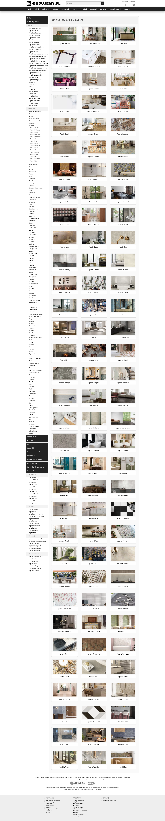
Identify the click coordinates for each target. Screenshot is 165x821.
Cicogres (32, 202)
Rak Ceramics (33, 382)
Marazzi (31, 323)
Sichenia (32, 412)
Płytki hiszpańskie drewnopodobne (40, 68)
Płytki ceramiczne (79, 800)
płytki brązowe (34, 519)
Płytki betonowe (34, 98)
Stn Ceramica (33, 417)
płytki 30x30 (33, 487)
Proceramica (33, 377)
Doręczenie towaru (50, 805)
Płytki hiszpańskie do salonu (38, 63)
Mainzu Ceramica (34, 316)
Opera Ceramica (34, 354)
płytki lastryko (33, 564)
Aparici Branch (35, 156)
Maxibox (32, 333)
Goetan (31, 272)
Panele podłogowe (79, 816)
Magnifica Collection (35, 314)
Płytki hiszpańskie (35, 49)
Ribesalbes (32, 394)
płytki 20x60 (33, 484)
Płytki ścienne (33, 30)
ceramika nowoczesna (35, 467)
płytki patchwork (34, 550)
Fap (30, 263)
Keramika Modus (34, 300)
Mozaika (32, 89)
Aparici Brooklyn (35, 159)
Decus (31, 223)
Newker (31, 349)
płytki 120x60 (33, 480)
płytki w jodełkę (34, 570)
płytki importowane (34, 22)
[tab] (37, 18)
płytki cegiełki (33, 559)
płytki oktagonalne (35, 548)
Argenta (31, 169)
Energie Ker (33, 249)
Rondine (32, 400)
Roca (30, 396)
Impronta (32, 281)
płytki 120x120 (34, 477)
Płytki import (77, 802)
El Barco (31, 239)
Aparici (31, 125)
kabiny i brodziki (33, 471)
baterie (29, 444)
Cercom (31, 321)
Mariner (31, 328)
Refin (30, 389)
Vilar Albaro (33, 431)
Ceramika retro (78, 807)
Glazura (31, 84)
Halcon (31, 279)
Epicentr (31, 251)
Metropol (32, 335)
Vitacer (31, 433)
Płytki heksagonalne (35, 75)
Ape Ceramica (33, 164)
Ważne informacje (115, 9)
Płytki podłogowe (35, 33)
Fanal (31, 260)
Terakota (32, 82)
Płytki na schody (34, 44)
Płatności (48, 807)
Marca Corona (33, 326)
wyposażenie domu (34, 459)
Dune (31, 230)
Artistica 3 (32, 171)
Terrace (31, 422)
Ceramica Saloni (34, 197)
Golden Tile (33, 274)
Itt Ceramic (32, 295)
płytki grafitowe (34, 523)
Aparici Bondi (34, 152)
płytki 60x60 (33, 498)
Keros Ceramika (34, 302)
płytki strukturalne (35, 568)
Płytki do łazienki (34, 35)
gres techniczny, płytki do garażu (40, 541)
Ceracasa (32, 193)
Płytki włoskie (33, 52)
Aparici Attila (34, 141)
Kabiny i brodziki (78, 803)
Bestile (31, 181)
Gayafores (32, 270)
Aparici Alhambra (35, 130)
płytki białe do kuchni (36, 514)
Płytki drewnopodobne (36, 47)
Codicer (31, 214)
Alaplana (32, 123)
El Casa (31, 237)
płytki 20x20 (33, 482)
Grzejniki (76, 805)
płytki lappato (33, 561)
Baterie (76, 812)
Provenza (32, 380)
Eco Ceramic (33, 235)
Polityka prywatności (51, 809)
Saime (31, 403)
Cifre (30, 204)
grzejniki (30, 448)
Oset (30, 356)
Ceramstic (32, 200)
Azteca (31, 176)
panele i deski (32, 437)
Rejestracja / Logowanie (129, 1)
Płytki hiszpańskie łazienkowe (39, 54)
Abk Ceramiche (34, 118)
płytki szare (33, 528)
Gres (30, 87)
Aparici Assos (34, 139)
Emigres (31, 244)
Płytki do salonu (34, 40)
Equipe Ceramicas (35, 111)
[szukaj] (102, 3)
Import (31, 288)
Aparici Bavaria (35, 145)
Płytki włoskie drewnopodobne (39, 70)
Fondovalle (32, 267)
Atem (31, 174)
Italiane (31, 293)
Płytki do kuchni (34, 38)
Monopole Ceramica (35, 337)
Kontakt (126, 9)
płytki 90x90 (33, 503)
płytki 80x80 (33, 501)
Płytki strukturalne (35, 73)
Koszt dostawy (49, 802)
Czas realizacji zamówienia (52, 800)
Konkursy (103, 9)
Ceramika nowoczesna (80, 811)
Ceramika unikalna (79, 809)
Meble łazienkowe (79, 814)
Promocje (75, 9)
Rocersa (31, 398)
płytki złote (32, 533)
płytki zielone (33, 530)
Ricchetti (32, 391)
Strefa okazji (65, 9)
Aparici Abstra (34, 128)
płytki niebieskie (34, 526)
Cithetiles (32, 211)
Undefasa (32, 424)
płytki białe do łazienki (36, 516)
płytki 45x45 (33, 496)
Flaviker (31, 265)
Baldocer (32, 179)
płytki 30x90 (33, 491)
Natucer (31, 344)
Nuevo (31, 351)
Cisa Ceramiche (34, 209)
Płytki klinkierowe (35, 28)
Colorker (32, 216)
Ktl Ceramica (33, 307)
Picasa (31, 368)
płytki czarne (33, 521)
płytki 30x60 (33, 489)
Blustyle (31, 183)
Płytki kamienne (34, 101)
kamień (30, 440)
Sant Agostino (33, 408)
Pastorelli (32, 361)
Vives (31, 116)
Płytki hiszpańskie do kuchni (38, 66)
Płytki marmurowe (35, 103)
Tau (30, 419)
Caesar (31, 185)
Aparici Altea (34, 132)
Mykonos (32, 340)
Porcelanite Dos (34, 372)
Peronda (32, 365)
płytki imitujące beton (36, 556)
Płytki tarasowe (34, 42)
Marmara (32, 330)
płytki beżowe (33, 509)
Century (31, 190)
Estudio (31, 256)
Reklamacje (48, 811)
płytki (29, 18)
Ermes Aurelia (33, 253)
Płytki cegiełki (33, 96)
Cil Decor (32, 207)
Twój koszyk (130, 5)
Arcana (31, 167)
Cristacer (32, 221)
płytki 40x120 (33, 494)
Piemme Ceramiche (35, 370)
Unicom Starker (34, 426)
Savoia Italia (33, 410)
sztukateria (31, 456)
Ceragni (31, 195)
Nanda (31, 342)
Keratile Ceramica (35, 305)
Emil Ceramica (33, 246)
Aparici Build (34, 161)
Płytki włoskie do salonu (37, 61)
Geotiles (31, 114)
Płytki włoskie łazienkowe (37, 56)
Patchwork (32, 94)
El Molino (32, 242)
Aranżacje (84, 9)
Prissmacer (32, 375)
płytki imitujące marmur (37, 566)
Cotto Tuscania (34, 218)
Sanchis (31, 405)
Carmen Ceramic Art (35, 188)
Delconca (32, 225)
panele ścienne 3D (33, 452)
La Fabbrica (33, 309)
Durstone (32, 232)
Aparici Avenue (35, 143)
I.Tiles (31, 298)
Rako (30, 384)
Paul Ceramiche (34, 363)
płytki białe (32, 512)
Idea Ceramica (33, 284)
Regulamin (93, 9)
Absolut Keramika (35, 121)
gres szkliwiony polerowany (38, 539)
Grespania (32, 277)
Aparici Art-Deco (35, 137)
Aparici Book (34, 154)
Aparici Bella (34, 148)
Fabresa (31, 258)
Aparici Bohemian (35, 150)
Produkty (55, 9)
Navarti (31, 347)
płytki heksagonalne (35, 546)
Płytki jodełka (33, 91)
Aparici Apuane (35, 134)
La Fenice (32, 312)
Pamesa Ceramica (35, 358)
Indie (30, 286)
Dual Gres (32, 228)
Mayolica (32, 319)
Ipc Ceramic (33, 291)
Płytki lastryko (33, 105)
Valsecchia (32, 429)
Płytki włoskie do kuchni (37, 59)
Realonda (32, 386)
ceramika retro (32, 463)
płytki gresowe (34, 543)
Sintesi (31, 415)
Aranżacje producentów (109, 800)
